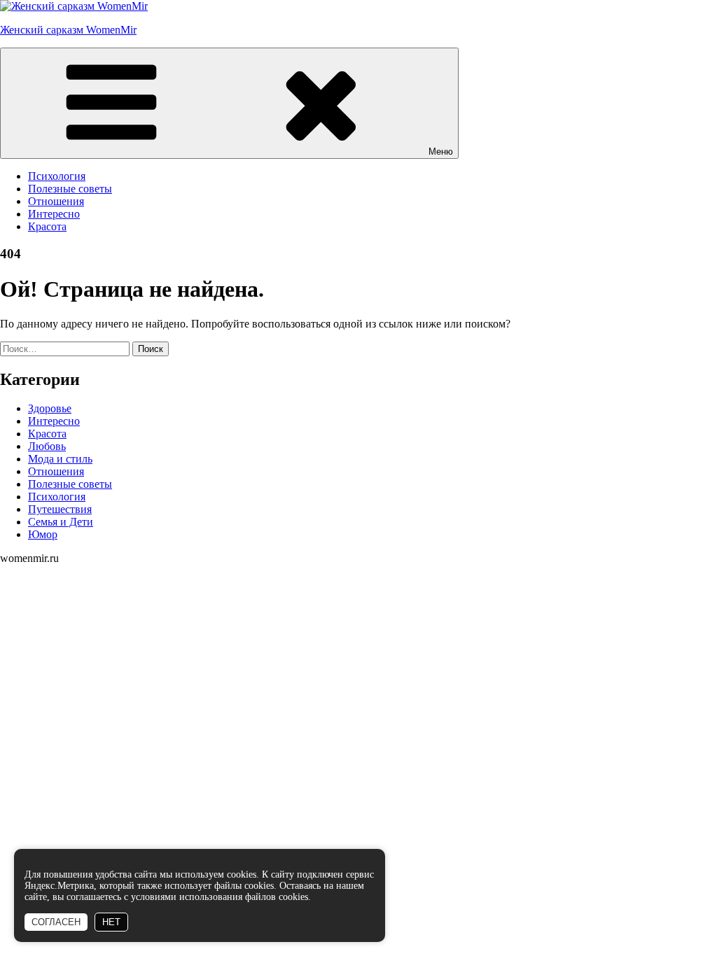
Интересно (54, 214)
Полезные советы (70, 189)
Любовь (47, 446)
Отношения (56, 201)
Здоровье (49, 408)
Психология (56, 176)
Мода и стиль (60, 459)
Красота (47, 226)
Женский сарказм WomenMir (68, 30)
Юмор (42, 534)
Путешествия (60, 509)
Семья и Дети (60, 522)
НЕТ (111, 922)
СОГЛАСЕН (56, 922)
